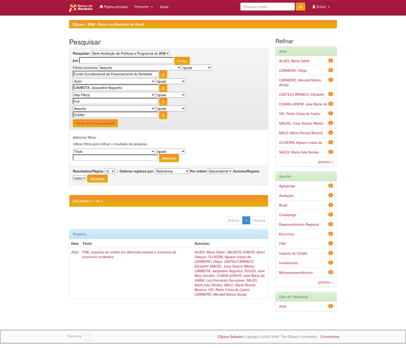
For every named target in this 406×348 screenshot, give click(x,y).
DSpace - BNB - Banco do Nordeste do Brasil (108, 24)
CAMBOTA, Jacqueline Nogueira (218, 270)
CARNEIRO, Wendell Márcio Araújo (221, 294)
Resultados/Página (88, 171)
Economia (286, 234)
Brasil (283, 205)
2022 (283, 306)
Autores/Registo (246, 171)
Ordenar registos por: (137, 171)
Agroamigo (287, 186)
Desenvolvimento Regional (299, 224)
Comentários (329, 336)
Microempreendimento (296, 272)
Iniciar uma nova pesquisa (95, 123)
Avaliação (286, 195)
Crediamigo (287, 214)
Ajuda (164, 6)
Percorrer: (143, 6)
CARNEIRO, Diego (208, 261)
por (75, 60)
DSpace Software (230, 336)
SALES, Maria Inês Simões (299, 152)
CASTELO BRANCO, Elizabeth (301, 94)
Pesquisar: (81, 53)
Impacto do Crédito (293, 253)
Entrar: (322, 6)
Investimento (288, 262)
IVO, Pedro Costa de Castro (228, 289)
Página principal (115, 6)
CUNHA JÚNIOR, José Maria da (240, 275)
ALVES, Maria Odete (210, 252)
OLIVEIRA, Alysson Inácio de (229, 256)
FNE (282, 243)
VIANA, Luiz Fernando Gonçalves (219, 280)
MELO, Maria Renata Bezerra (301, 132)
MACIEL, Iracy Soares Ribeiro (232, 266)
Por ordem (198, 171)
